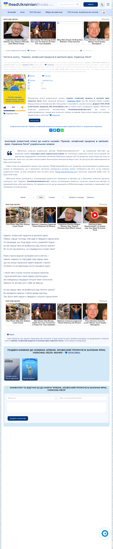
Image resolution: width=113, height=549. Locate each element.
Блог (22, 12)
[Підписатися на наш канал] (103, 12)
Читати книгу (34, 120)
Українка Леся (27, 65)
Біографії (12, 12)
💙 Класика (49, 65)
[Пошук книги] (77, 4)
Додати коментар (18, 418)
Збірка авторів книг (54, 12)
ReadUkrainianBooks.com (66, 172)
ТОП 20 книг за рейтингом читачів (82, 12)
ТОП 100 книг (35, 12)
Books (30, 4)
